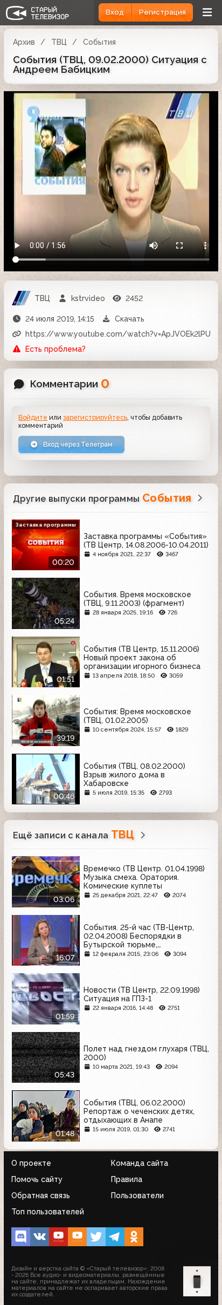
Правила (126, 1179)
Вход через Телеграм (77, 444)
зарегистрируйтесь (95, 417)
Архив (24, 42)
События (99, 42)
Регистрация (162, 12)
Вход (115, 12)
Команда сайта (139, 1163)
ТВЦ (59, 42)
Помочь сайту (37, 1179)
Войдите (32, 417)
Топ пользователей (47, 1211)
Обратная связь (40, 1195)
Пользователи (137, 1195)
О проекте (31, 1163)
